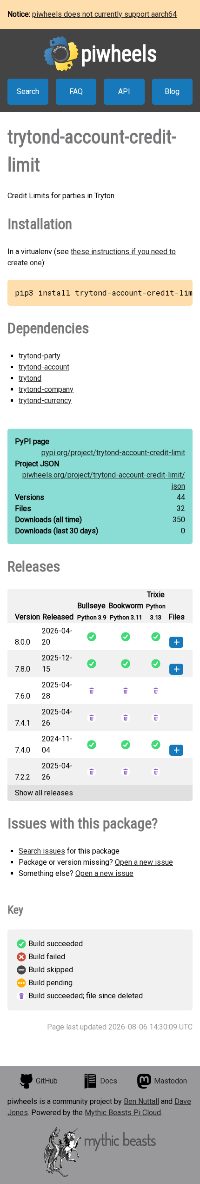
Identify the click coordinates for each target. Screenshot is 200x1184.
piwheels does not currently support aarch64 (104, 14)
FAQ (76, 91)
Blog (172, 91)
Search (28, 91)
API (124, 91)
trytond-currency (45, 400)
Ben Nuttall (141, 1101)
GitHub (47, 1080)
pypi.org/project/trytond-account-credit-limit (113, 452)
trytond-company (46, 389)
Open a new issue (144, 862)
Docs (108, 1080)
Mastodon (170, 1080)
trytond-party (39, 355)
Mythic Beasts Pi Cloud (123, 1112)
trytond (30, 378)
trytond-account (44, 367)
